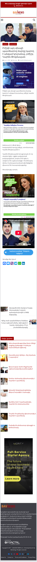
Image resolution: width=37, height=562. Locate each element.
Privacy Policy (31, 557)
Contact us (10, 557)
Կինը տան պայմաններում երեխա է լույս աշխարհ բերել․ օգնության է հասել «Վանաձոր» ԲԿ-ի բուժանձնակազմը (14, 324)
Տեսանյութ (13, 44)
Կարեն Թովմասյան (26, 60)
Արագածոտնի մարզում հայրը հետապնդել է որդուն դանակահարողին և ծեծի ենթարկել (20, 311)
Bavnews (15, 60)
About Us (3, 557)
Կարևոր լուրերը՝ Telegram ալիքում (19, 252)
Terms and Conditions (20, 557)
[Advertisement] (18, 285)
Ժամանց (5, 44)
